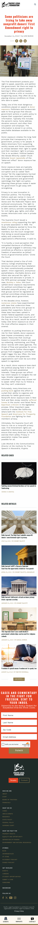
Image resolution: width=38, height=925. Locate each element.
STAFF (4, 796)
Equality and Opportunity (12, 836)
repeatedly (20, 158)
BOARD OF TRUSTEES (9, 799)
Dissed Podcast (8, 862)
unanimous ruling (9, 222)
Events (5, 871)
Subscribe (6, 882)
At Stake (5, 856)
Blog (4, 851)
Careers (5, 873)
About (4, 794)
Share (12, 40)
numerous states (9, 303)
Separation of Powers (10, 839)
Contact (24, 780)
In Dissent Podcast (9, 859)
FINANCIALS (6, 802)
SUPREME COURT (8, 825)
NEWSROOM (6, 888)
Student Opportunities (11, 876)
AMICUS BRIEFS (7, 814)
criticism (15, 405)
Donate (13, 780)
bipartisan (5, 405)
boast (12, 158)
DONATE (5, 921)
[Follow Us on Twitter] (6, 897)
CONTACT (32, 921)
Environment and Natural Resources (16, 842)
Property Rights (8, 833)
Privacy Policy (19, 911)
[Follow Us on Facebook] (3, 897)
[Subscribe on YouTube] (10, 897)
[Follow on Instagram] (14, 897)
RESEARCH (6, 816)
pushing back (7, 391)
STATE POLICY (7, 819)
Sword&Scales (8, 853)
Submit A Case (7, 879)
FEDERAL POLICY (8, 822)
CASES (4, 811)
